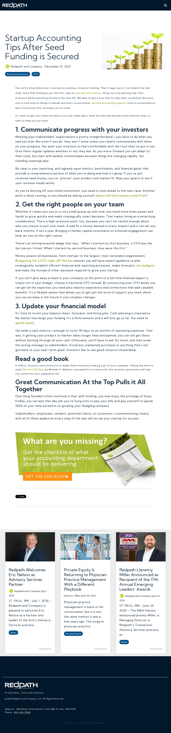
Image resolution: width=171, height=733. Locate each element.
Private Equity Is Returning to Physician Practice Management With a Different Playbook (85, 579)
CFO (35, 74)
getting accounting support (109, 102)
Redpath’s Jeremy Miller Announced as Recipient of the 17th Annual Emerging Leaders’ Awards (138, 579)
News (13, 632)
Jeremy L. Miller (72, 595)
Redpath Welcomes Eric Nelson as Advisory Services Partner (27, 577)
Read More (45, 648)
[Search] (165, 5)
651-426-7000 (22, 712)
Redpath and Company (26, 66)
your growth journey (88, 92)
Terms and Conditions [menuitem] (32, 693)
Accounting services (17, 74)
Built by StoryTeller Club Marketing (85, 723)
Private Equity (73, 633)
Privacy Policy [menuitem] (12, 693)
